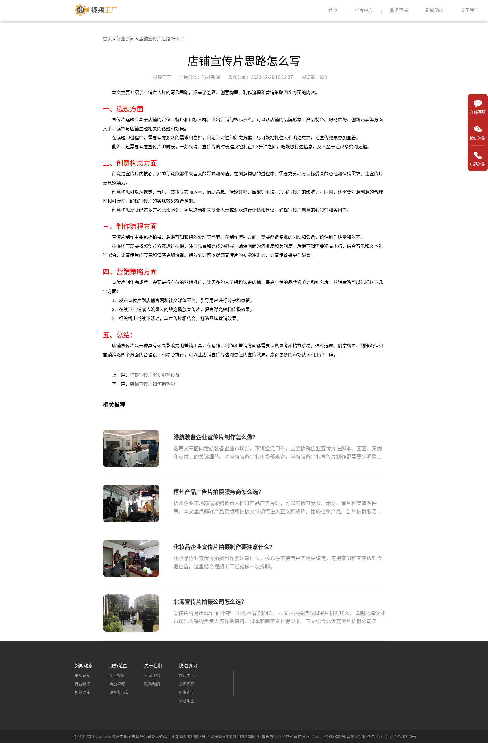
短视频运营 (119, 692)
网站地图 (187, 701)
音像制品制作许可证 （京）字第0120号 (381, 736)
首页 (332, 10)
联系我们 (152, 684)
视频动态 (82, 692)
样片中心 (364, 10)
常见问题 (187, 684)
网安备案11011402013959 (233, 736)
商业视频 (117, 684)
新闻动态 (434, 10)
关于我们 (470, 10)
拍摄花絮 (82, 675)
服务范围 (399, 10)
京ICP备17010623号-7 (189, 736)
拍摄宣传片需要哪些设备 (155, 375)
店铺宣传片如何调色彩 (152, 384)
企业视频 (117, 675)
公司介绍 (152, 675)
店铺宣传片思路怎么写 (161, 38)
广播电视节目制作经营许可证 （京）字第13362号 (301, 736)
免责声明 (187, 692)
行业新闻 (125, 38)
